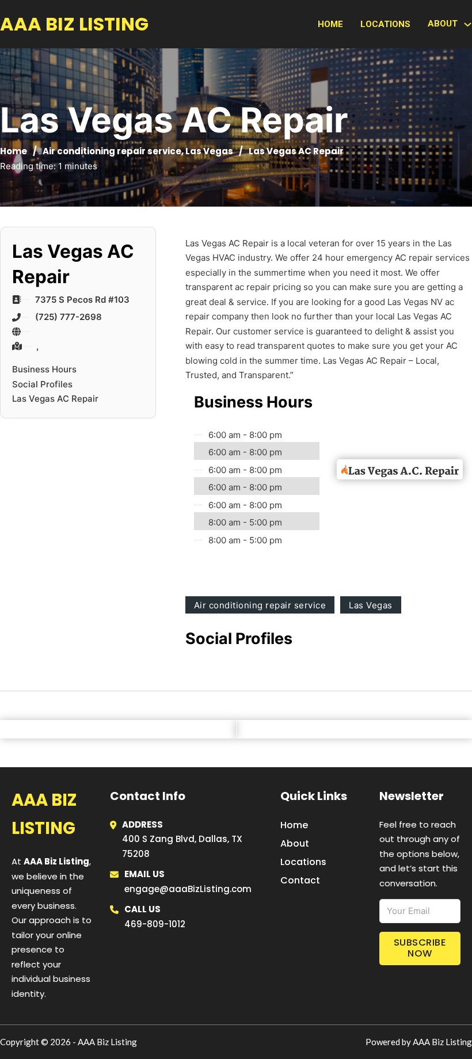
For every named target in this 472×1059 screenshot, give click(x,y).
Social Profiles (42, 384)
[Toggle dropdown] (467, 24)
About (294, 843)
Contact (300, 880)
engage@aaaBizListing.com (188, 889)
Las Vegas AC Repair (55, 398)
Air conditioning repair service (112, 151)
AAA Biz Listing (74, 24)
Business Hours (44, 369)
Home (330, 24)
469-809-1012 (154, 924)
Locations (385, 24)
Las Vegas (209, 151)
